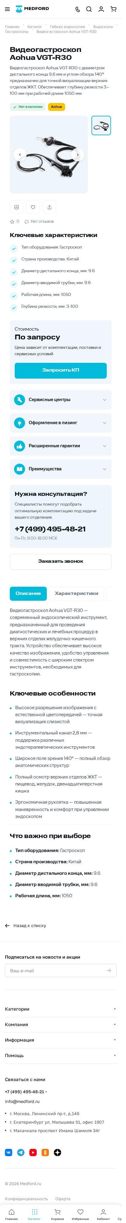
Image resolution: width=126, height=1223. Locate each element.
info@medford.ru (22, 1101)
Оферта (62, 1198)
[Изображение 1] (101, 125)
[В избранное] (33, 207)
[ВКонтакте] (8, 1152)
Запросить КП (60, 370)
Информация (19, 1040)
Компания (16, 1024)
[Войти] (101, 9)
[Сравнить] (16, 207)
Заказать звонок (60, 561)
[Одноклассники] (45, 1152)
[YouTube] (33, 1152)
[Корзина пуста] (113, 9)
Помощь (14, 1055)
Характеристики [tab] (76, 594)
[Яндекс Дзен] (57, 1152)
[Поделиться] (49, 207)
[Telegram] (20, 1152)
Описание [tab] (28, 594)
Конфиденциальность (26, 1198)
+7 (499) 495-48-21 (50, 529)
